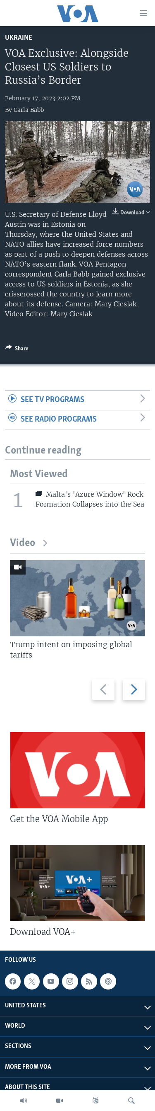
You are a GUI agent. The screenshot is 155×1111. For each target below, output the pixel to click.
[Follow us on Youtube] (51, 981)
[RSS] (89, 981)
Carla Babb (29, 110)
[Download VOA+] (77, 883)
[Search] (131, 1100)
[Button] (17, 350)
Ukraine (18, 37)
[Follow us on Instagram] (70, 981)
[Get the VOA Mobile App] (77, 770)
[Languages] (95, 1100)
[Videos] (59, 1100)
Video (22, 543)
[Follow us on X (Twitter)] (32, 981)
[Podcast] (108, 981)
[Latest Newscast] (23, 1100)
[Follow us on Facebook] (13, 981)
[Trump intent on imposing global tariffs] (77, 598)
